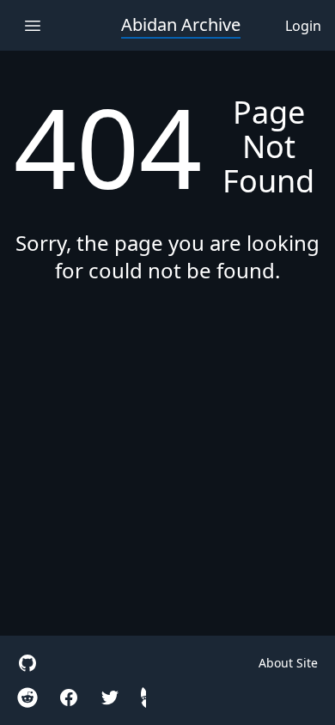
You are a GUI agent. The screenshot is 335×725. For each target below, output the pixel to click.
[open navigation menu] (32, 25)
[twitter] (110, 697)
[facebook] (68, 697)
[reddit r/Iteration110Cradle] (27, 697)
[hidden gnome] (143, 697)
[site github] (27, 663)
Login (303, 25)
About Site (288, 663)
